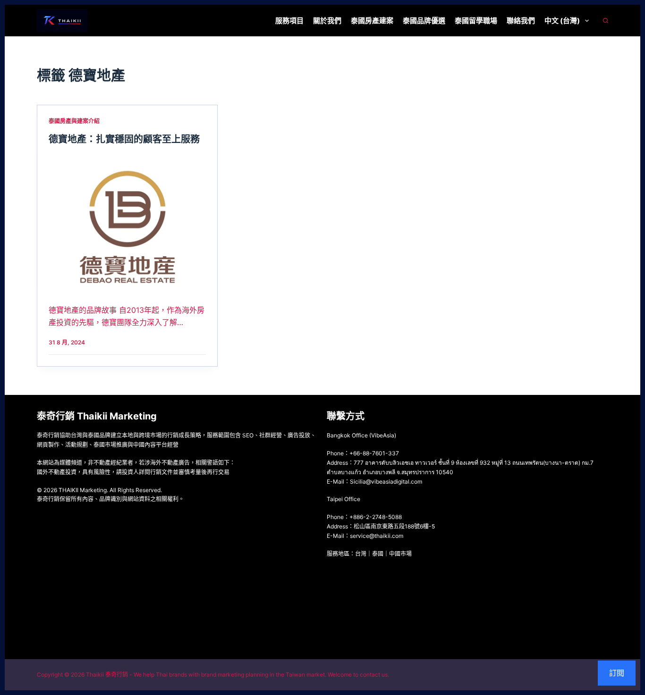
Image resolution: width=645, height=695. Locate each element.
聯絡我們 (521, 20)
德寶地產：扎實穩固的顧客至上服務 (124, 139)
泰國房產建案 (372, 20)
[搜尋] (605, 20)
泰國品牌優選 (424, 20)
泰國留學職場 (476, 20)
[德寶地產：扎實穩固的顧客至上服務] (127, 222)
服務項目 (289, 20)
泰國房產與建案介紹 (74, 121)
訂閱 (616, 673)
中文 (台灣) (562, 20)
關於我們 (327, 20)
